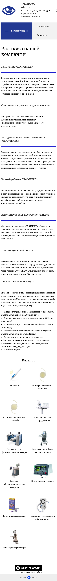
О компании (43, 26)
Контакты (42, 35)
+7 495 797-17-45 (38, 10)
